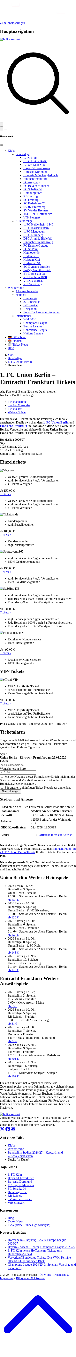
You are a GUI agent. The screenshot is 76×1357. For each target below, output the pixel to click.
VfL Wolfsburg (32, 284)
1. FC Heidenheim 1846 (38, 224)
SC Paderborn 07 (34, 203)
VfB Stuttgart (31, 217)
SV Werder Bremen (35, 210)
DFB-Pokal (30, 305)
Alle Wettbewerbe (27, 291)
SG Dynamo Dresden (36, 266)
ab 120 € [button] (13, 917)
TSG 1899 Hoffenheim (37, 214)
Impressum (6, 1278)
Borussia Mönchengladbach (40, 175)
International (23, 315)
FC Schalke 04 (32, 189)
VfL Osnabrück (33, 280)
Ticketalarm (15, 408)
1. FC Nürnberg (33, 235)
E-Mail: (4, 761)
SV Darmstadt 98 (34, 273)
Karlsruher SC (32, 263)
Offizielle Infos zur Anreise (55, 834)
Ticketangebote (17, 401)
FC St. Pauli (30, 249)
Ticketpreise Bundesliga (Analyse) (29, 1225)
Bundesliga (22, 154)
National (21, 294)
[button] (1, 124)
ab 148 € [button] (13, 899)
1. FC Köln (30, 157)
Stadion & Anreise (19, 405)
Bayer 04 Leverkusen (36, 168)
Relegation (30, 308)
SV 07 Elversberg (34, 207)
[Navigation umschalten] (5, 129)
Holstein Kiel (31, 259)
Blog (11, 348)
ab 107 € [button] (13, 1076)
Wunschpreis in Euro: (13, 768)
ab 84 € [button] (12, 1041)
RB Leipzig (30, 196)
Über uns (45, 1274)
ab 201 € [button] (13, 1058)
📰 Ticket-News (18, 344)
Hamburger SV (32, 192)
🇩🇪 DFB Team (17, 337)
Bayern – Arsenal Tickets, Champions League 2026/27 (41, 1247)
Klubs (11, 150)
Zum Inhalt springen (12, 23)
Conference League (35, 330)
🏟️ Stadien (15, 340)
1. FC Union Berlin (35, 161)
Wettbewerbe (16, 287)
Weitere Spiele (17, 412)
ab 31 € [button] (12, 1023)
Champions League (35, 323)
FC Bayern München (36, 185)
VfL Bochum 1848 (35, 277)
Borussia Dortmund (35, 171)
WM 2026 (29, 319)
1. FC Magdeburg (34, 231)
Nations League (33, 333)
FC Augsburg (31, 182)
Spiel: (3, 754)
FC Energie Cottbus (35, 245)
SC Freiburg (31, 199)
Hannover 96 (31, 252)
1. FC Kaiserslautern (36, 228)
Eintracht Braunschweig (38, 242)
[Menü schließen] (1, 145)
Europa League (32, 326)
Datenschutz (61, 1274)
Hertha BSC (31, 256)
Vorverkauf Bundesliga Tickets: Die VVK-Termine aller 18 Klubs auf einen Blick (39, 1259)
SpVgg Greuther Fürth (37, 270)
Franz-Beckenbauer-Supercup (41, 312)
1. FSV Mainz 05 (34, 164)
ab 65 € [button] (12, 1006)
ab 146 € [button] (13, 935)
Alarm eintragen (10, 791)
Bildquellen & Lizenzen (30, 1278)
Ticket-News (16, 1221)
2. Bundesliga (24, 221)
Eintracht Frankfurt (35, 178)
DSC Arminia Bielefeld (37, 238)
